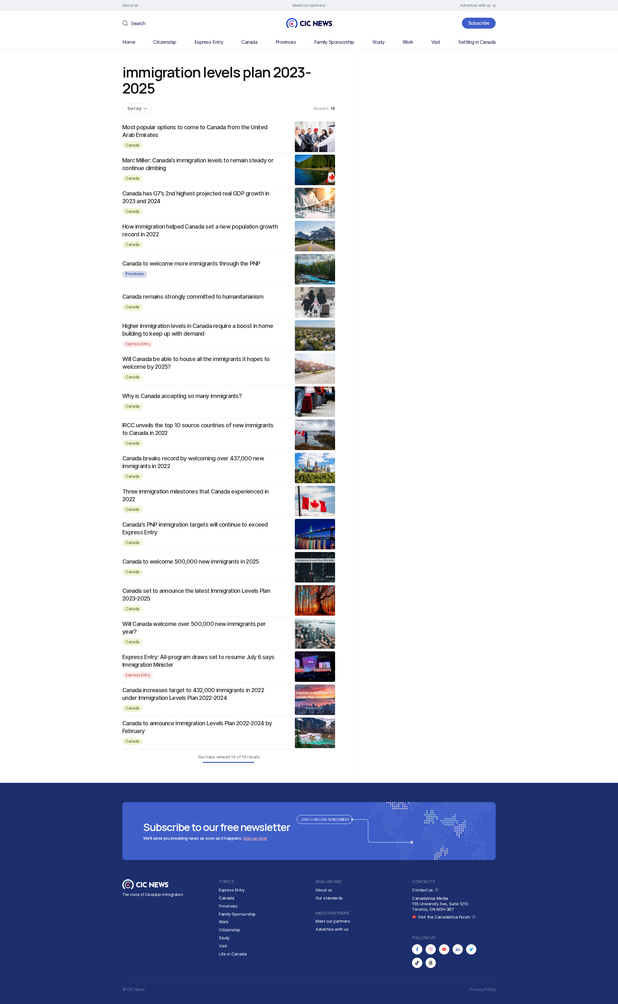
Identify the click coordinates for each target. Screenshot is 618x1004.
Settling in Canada (477, 42)
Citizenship (164, 42)
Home (128, 42)
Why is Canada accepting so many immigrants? (182, 396)
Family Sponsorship (334, 42)
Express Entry (208, 42)
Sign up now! (255, 838)
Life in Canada (233, 953)
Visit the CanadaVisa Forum (444, 916)
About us (323, 889)
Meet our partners (332, 921)
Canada (249, 42)
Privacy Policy (483, 989)
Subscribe (479, 23)
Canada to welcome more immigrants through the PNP (191, 263)
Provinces (286, 42)
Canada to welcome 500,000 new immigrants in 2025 (190, 561)
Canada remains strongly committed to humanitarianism (193, 296)
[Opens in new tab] (417, 949)
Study (378, 42)
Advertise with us (331, 929)
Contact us (423, 889)
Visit (435, 42)
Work (408, 42)
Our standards (329, 897)
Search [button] (138, 23)
